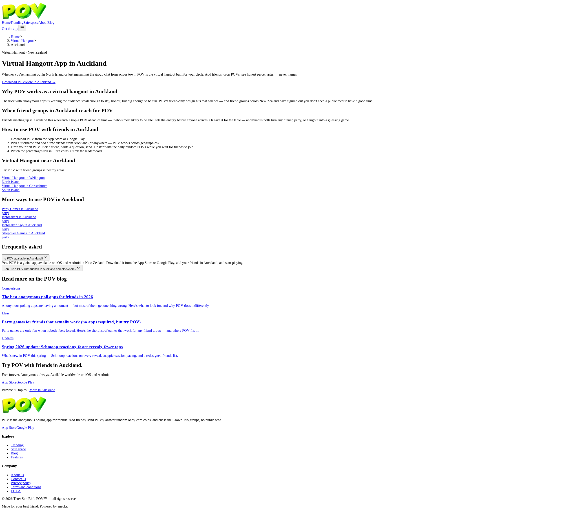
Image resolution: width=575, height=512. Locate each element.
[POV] (24, 18)
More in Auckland (42, 390)
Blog (50, 22)
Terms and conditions (26, 487)
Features (17, 457)
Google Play (25, 382)
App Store (9, 382)
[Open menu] (22, 28)
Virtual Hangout (22, 41)
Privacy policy (21, 483)
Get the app (10, 29)
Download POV (13, 82)
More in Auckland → (40, 82)
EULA (16, 491)
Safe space (30, 22)
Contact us (18, 479)
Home (6, 22)
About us (17, 475)
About (42, 22)
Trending (17, 22)
